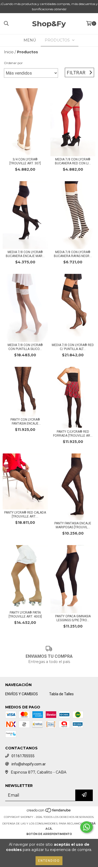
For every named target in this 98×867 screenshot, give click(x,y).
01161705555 (22, 756)
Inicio (9, 52)
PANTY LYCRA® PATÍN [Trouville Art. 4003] (25, 614)
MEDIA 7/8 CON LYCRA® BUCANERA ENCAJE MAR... (25, 254)
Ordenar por (13, 63)
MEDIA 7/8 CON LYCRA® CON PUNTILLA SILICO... (25, 347)
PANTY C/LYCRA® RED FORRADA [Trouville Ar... (73, 433)
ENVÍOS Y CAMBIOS (21, 694)
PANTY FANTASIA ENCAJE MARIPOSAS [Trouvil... (72, 525)
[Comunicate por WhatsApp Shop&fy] (86, 827)
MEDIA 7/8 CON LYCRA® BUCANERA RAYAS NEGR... (73, 254)
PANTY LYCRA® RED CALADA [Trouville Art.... (25, 514)
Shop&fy (49, 23)
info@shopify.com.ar (28, 764)
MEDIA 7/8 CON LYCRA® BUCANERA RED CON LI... (73, 161)
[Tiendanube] (49, 811)
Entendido (49, 861)
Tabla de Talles (61, 694)
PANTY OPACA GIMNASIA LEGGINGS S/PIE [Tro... (73, 618)
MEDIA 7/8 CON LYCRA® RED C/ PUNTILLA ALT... (73, 347)
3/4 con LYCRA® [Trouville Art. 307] (25, 161)
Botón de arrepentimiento (49, 834)
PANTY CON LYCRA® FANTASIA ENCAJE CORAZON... (25, 422)
